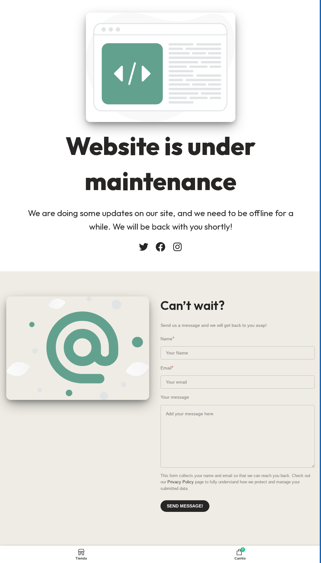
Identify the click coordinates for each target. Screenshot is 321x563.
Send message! (185, 505)
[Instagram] (177, 246)
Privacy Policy (180, 482)
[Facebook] (160, 246)
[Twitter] (143, 246)
